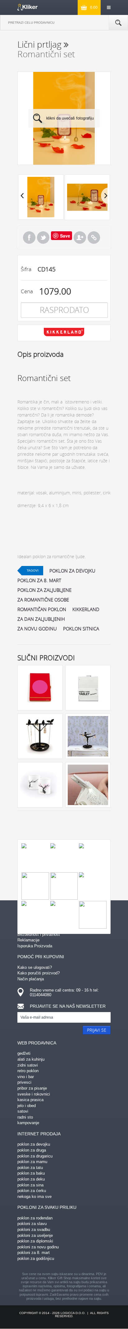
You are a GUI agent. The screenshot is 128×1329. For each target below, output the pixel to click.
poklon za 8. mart (39, 580)
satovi (22, 1111)
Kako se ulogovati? (34, 967)
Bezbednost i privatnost (38, 934)
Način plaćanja (30, 979)
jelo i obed (26, 1105)
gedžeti (23, 1053)
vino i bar (25, 1076)
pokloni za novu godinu (38, 1247)
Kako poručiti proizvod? (38, 973)
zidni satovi (27, 1065)
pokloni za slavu (32, 1223)
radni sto (25, 1117)
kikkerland (85, 609)
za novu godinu (37, 628)
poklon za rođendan (35, 1218)
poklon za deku (31, 1179)
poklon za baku (31, 1173)
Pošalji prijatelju (80, 237)
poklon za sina (30, 1185)
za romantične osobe (43, 599)
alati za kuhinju (30, 1059)
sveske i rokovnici (33, 1094)
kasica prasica (30, 1099)
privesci (24, 1082)
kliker (27, 7)
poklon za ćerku (31, 1190)
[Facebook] (29, 237)
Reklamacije (28, 940)
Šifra (26, 269)
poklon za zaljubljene (44, 590)
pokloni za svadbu (33, 1229)
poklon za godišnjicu (35, 1258)
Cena (27, 291)
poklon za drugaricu (35, 1156)
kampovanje (28, 1122)
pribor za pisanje (32, 1088)
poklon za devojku (72, 571)
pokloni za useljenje (35, 1235)
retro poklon (28, 1070)
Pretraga (118, 23)
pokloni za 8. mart (33, 1252)
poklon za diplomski (35, 1241)
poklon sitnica (81, 628)
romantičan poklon (41, 609)
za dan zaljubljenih (41, 619)
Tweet (43, 237)
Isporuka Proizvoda (34, 946)
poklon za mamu (32, 1161)
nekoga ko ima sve (34, 1196)
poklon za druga (31, 1150)
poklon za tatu (30, 1167)
